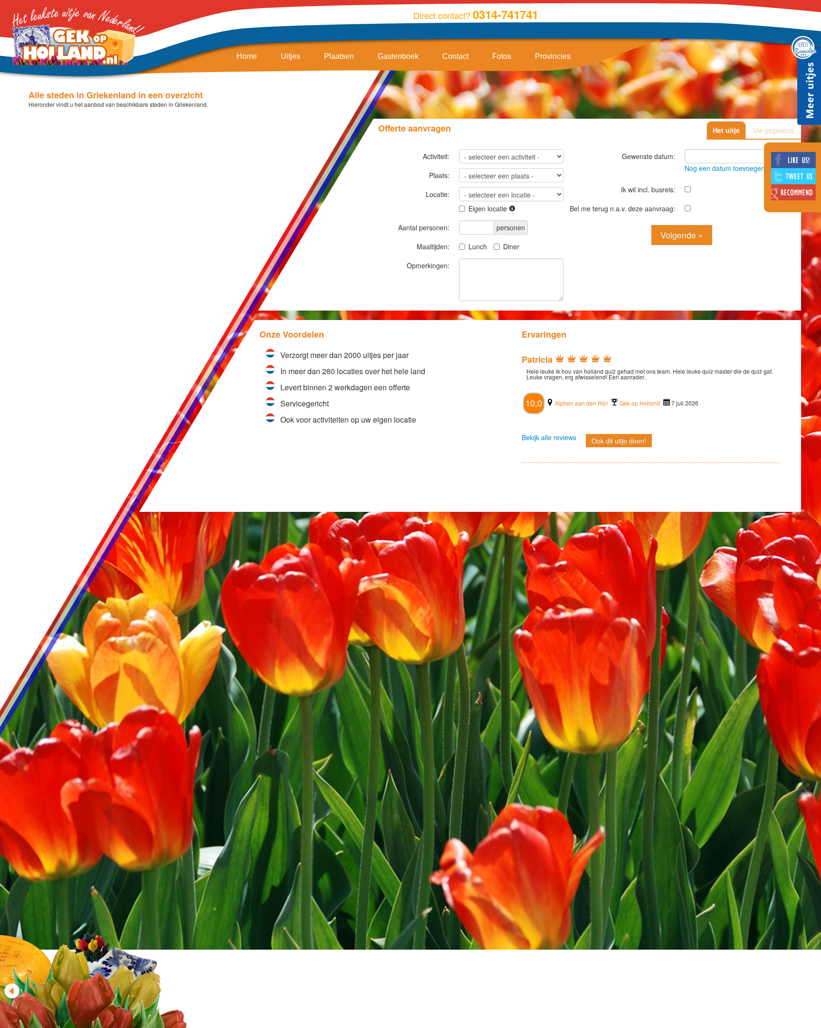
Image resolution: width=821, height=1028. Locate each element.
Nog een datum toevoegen (725, 168)
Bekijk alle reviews (725, 636)
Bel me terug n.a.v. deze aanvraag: (622, 208)
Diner (511, 246)
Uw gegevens (773, 130)
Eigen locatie (488, 208)
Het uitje (726, 130)
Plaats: (439, 175)
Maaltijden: (433, 246)
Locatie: (437, 194)
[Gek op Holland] (76, 37)
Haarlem (743, 601)
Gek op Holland (559, 403)
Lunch (477, 246)
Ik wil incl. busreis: (648, 189)
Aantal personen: (423, 227)
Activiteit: (436, 156)
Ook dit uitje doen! (538, 440)
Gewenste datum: (648, 156)
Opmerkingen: (428, 265)
